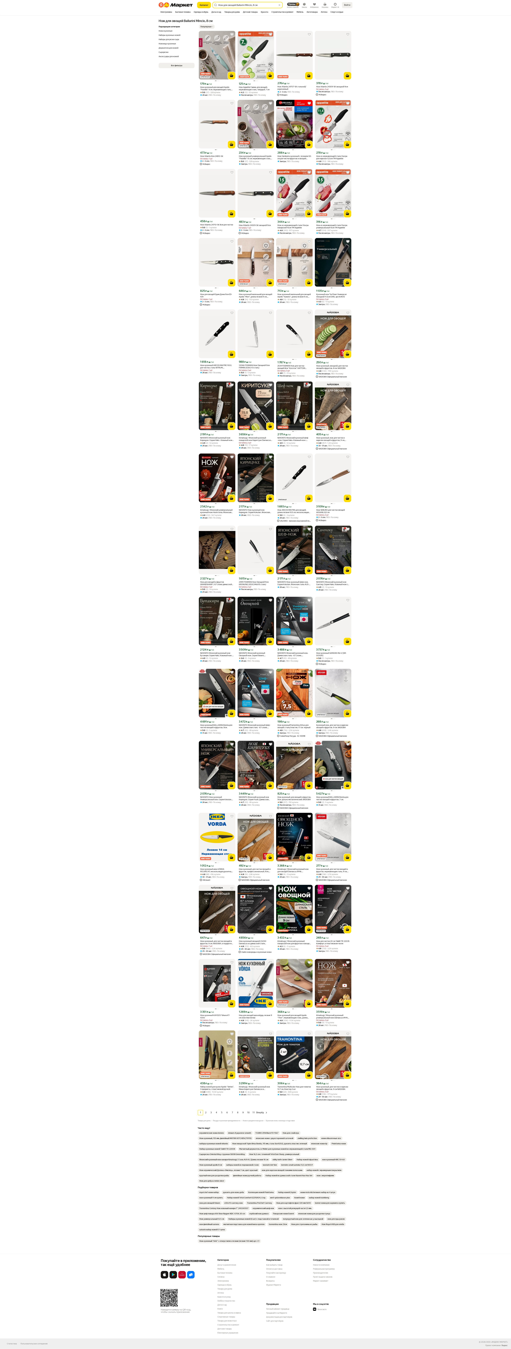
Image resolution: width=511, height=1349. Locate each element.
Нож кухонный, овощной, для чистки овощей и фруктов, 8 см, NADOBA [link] (332, 367)
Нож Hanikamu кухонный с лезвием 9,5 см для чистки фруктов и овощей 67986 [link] (294, 157)
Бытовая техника (224, 1273)
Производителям (320, 1273)
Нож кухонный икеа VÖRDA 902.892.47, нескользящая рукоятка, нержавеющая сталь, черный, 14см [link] (216, 870)
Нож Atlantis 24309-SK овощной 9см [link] (332, 87)
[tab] (166, 12)
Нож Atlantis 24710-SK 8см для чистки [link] (216, 225)
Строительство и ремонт (228, 1325)
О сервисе (270, 1277)
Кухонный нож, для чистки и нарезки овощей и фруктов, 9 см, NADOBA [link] (332, 726)
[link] (211, 1133)
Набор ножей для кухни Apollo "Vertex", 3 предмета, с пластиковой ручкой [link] (217, 1088)
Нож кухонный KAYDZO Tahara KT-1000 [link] (215, 1016)
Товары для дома (224, 1289)
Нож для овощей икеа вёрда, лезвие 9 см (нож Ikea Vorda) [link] (255, 1016)
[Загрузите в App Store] (164, 1278)
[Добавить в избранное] (232, 34)
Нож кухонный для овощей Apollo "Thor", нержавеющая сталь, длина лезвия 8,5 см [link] (292, 1016)
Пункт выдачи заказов (322, 1277)
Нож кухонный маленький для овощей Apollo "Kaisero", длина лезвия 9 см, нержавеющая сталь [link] (294, 295)
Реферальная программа (324, 1269)
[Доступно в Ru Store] (191, 1278)
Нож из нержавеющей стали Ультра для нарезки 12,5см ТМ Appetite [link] (331, 157)
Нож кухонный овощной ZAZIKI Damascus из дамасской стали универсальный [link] (252, 942)
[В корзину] (232, 76)
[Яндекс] (504, 1345)
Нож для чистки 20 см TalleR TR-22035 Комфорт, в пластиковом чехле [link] (332, 942)
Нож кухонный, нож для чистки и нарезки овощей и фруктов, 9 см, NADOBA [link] (330, 439)
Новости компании (321, 1265)
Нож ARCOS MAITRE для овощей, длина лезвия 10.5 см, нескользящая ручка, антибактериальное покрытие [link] (293, 511)
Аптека (220, 1293)
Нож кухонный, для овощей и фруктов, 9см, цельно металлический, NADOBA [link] (294, 798)
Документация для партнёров (279, 1317)
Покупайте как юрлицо (276, 1273)
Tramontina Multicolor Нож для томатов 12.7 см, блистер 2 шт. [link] (294, 1088)
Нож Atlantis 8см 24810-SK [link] (211, 156)
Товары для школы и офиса (229, 1313)
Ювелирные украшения (227, 1333)
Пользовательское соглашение (34, 1344)
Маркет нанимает (320, 1281)
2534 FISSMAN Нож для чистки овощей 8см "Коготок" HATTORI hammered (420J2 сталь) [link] (291, 367)
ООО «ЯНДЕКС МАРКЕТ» (497, 1342)
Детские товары (224, 1329)
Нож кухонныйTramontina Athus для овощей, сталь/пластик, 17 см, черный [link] (293, 726)
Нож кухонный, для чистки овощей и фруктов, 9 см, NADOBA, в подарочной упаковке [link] (217, 942)
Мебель (220, 1269)
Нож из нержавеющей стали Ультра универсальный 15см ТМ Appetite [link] (331, 226)
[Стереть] (279, 5)
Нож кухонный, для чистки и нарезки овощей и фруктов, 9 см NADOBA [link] (332, 1088)
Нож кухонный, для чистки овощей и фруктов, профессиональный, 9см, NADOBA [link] (255, 870)
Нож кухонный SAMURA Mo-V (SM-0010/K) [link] (331, 654)
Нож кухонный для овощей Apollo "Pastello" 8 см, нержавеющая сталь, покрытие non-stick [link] (215, 88)
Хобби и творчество (226, 1301)
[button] (207, 26)
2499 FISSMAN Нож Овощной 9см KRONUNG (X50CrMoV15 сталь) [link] (254, 583)
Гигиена (220, 1277)
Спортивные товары (226, 1317)
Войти (347, 5)
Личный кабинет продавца (277, 1309)
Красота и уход (223, 1297)
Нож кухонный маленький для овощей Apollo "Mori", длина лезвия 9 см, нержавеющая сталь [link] (255, 295)
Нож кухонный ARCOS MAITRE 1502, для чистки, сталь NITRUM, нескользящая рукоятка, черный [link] (216, 366)
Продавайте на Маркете (276, 1313)
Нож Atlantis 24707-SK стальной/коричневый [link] (291, 88)
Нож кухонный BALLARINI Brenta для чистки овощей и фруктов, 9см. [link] (216, 726)
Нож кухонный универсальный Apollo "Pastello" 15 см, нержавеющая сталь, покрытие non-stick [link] (255, 157)
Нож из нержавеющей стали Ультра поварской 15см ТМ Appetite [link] (292, 226)
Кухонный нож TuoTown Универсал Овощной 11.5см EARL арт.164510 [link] (331, 295)
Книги (220, 1309)
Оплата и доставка (274, 1269)
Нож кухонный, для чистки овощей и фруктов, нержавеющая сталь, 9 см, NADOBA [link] (332, 870)
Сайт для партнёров (274, 1321)
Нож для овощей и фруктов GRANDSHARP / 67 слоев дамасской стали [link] (216, 583)
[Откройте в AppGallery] (182, 1278)
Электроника (223, 1281)
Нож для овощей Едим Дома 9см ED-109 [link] (216, 295)
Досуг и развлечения (226, 1265)
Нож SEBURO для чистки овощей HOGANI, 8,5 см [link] (330, 511)
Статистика (12, 1344)
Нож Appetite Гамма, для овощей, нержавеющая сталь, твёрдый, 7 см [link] (254, 88)
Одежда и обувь (224, 1285)
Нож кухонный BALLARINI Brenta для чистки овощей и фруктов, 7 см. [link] (332, 798)
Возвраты (270, 1281)
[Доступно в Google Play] (173, 1278)
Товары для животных (227, 1321)
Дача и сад (222, 1305)
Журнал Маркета (273, 1285)
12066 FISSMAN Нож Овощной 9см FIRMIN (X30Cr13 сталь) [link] (254, 366)
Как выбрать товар (274, 1265)
